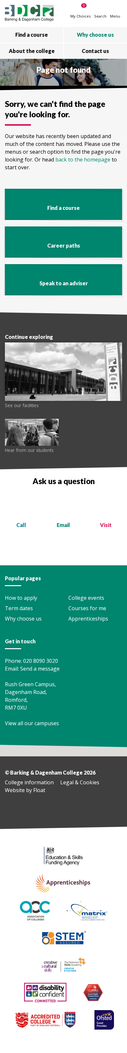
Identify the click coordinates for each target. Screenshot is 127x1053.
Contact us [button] (95, 51)
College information (29, 782)
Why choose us (23, 618)
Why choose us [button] (95, 35)
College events (86, 597)
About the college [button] (32, 51)
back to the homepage (82, 159)
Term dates (19, 608)
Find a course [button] (31, 35)
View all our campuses (32, 723)
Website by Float (25, 790)
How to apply (21, 597)
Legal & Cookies (79, 782)
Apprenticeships (88, 618)
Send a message (40, 668)
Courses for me (87, 608)
